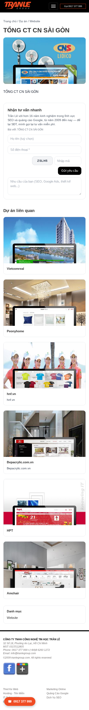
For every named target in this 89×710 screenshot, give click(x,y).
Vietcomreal (15, 268)
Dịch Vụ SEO (54, 697)
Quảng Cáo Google (58, 693)
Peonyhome (15, 331)
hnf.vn (11, 394)
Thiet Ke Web (10, 689)
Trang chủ (10, 21)
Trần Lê (19, 6)
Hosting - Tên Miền (13, 693)
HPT (10, 530)
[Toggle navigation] (53, 6)
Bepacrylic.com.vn (20, 462)
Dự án (23, 21)
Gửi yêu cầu (69, 170)
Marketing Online (56, 689)
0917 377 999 (20, 701)
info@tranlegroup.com (23, 653)
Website (35, 21)
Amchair (13, 593)
